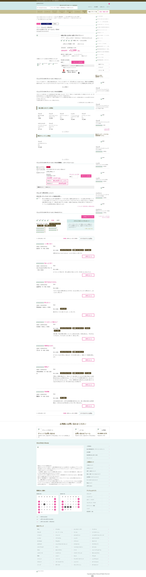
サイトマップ (89, 458)
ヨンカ (75, 555)
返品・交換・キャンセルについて (93, 474)
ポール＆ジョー (95, 564)
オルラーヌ (94, 541)
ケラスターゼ (76, 544)
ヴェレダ (39, 532)
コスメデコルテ (40, 547)
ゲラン (57, 547)
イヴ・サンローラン (60, 561)
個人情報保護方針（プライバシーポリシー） (96, 449)
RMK (38, 555)
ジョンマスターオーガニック (61, 544)
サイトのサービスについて (92, 480)
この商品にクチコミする (87, 216)
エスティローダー (95, 538)
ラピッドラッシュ (77, 564)
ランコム (75, 532)
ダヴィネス (58, 564)
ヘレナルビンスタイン (78, 547)
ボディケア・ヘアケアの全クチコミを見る (104, 217)
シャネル (39, 538)
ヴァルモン (58, 529)
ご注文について (90, 465)
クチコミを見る (83, 40)
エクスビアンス (77, 535)
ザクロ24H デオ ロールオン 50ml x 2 (55, 169)
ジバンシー (39, 558)
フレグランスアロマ (62, 12)
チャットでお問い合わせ (46, 433)
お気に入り (102, 6)
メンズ (88, 508)
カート (108, 5)
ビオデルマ (39, 544)
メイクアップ (47, 11)
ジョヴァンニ (58, 552)
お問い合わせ (89, 485)
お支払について (90, 468)
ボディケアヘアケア (54, 12)
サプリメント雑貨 (69, 12)
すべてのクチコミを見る (86, 238)
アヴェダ (94, 555)
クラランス (76, 541)
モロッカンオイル (95, 552)
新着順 (76, 238)
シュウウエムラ (95, 558)
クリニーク (58, 535)
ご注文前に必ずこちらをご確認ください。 (86, 102)
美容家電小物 (84, 12)
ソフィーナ (58, 558)
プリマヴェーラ (95, 544)
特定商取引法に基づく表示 (92, 455)
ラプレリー (39, 561)
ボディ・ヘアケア (69, 37)
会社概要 (88, 452)
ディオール (94, 529)
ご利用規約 (89, 446)
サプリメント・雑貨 (91, 505)
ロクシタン (94, 547)
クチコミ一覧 (101, 70)
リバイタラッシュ (95, 532)
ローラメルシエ (95, 561)
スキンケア (40, 11)
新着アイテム (101, 64)
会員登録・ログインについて (93, 477)
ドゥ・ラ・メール (59, 532)
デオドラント (77, 37)
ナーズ (75, 550)
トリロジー (39, 535)
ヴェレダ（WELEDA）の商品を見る (86, 206)
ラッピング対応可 (45, 23)
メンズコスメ (77, 11)
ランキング (100, 67)
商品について (89, 482)
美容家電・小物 (90, 511)
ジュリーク (76, 561)
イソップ (39, 564)
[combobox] (64, 7)
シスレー (57, 555)
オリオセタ (39, 541)
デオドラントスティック (87, 37)
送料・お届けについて (91, 471)
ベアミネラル (58, 538)
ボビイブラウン (59, 550)
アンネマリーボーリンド (79, 558)
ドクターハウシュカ (78, 552)
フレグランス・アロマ (91, 502)
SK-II (38, 529)
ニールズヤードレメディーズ (98, 535)
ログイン (90, 6)
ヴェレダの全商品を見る (106, 129)
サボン (38, 550)
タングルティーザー (78, 529)
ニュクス (75, 538)
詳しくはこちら (89, 228)
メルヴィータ (40, 552)
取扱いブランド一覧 (93, 11)
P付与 (55, 23)
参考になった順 (70, 238)
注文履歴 (96, 6)
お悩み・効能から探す (103, 11)
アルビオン (58, 541)
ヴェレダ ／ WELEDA (46, 27)
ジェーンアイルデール (96, 550)
